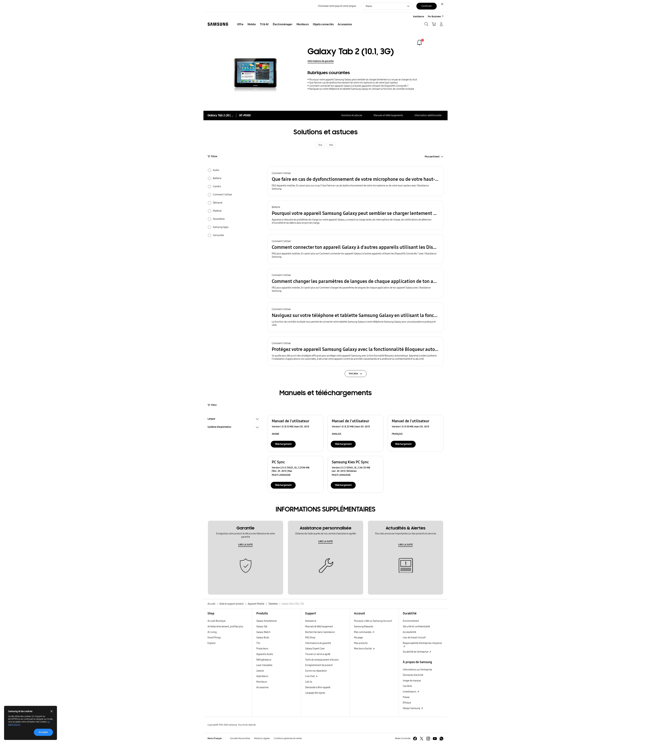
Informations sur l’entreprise (417, 669)
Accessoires (262, 687)
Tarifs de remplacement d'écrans (322, 659)
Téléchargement (283, 444)
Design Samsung (412, 708)
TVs (258, 643)
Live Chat (310, 676)
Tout (320, 145)
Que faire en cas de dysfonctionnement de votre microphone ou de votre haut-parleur (353, 82)
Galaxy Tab (261, 626)
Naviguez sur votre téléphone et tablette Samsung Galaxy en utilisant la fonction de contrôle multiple (361, 89)
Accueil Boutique (216, 621)
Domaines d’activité (413, 675)
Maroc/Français (215, 738)
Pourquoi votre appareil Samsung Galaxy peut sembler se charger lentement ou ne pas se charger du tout (363, 79)
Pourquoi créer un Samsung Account (373, 621)
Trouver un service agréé (317, 654)
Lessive (260, 670)
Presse (406, 697)
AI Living (212, 632)
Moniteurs (261, 681)
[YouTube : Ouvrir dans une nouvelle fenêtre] (435, 739)
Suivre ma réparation (316, 670)
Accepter (43, 732)
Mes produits (361, 643)
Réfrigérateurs (263, 659)
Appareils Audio (264, 654)
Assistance (310, 621)
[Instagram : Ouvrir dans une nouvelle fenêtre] (428, 739)
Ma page (358, 637)
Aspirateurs (262, 676)
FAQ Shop (310, 637)
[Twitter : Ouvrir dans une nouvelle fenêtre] (422, 739)
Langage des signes (315, 692)
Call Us (308, 681)
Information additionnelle (428, 115)
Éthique (407, 702)
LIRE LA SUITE (245, 544)
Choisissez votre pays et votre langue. (337, 6)
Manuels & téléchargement (319, 626)
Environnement (411, 621)
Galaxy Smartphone (266, 621)
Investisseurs (410, 691)
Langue (211, 419)
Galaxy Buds (262, 637)
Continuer (426, 6)
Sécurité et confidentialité (416, 626)
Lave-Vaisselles (264, 665)
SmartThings (214, 637)
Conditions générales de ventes (288, 738)
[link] (419, 43)
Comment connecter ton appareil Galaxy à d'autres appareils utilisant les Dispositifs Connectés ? (358, 85)
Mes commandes (363, 632)
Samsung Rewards (363, 626)
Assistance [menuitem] (418, 16)
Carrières (407, 686)
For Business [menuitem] (434, 16)
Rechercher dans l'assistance (320, 632)
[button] (355, 181)
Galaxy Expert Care (314, 648)
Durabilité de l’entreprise (416, 651)
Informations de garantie (321, 61)
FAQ (331, 145)
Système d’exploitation (219, 427)
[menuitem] (240, 24)
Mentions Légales (262, 738)
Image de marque (412, 680)
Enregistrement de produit (319, 665)
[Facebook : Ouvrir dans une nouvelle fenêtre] (415, 739)
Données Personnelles (240, 738)
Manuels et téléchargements (388, 115)
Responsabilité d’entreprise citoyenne (422, 643)
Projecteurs (262, 648)
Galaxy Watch (263, 632)
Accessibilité (409, 632)
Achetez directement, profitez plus (225, 626)
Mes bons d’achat (363, 648)
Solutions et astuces (351, 115)
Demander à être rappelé (317, 687)
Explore (211, 643)
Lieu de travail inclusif (414, 637)
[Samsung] (218, 24)
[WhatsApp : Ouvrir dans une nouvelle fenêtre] (441, 739)
